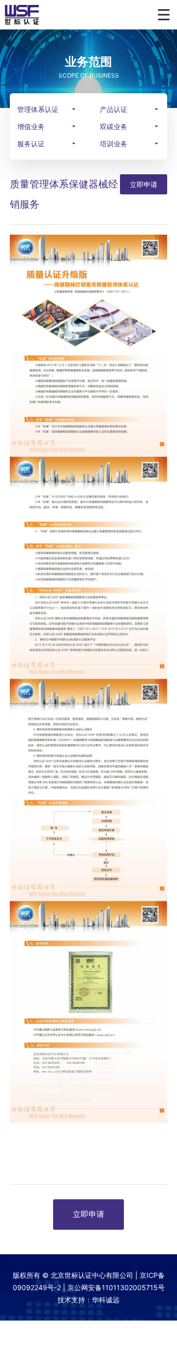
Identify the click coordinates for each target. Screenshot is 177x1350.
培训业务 (113, 143)
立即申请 (143, 184)
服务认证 (31, 143)
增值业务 (31, 126)
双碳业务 (113, 126)
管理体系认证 (38, 109)
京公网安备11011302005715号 (116, 1287)
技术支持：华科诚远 (88, 1300)
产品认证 (113, 109)
